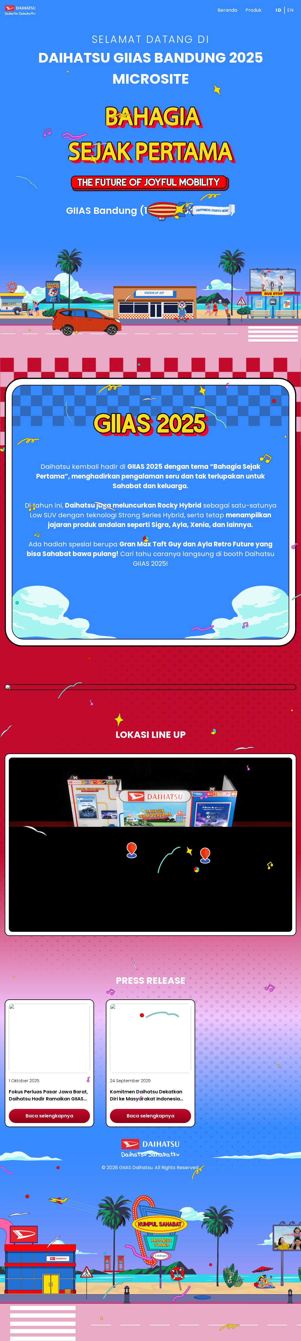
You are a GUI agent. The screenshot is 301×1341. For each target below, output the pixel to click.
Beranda (227, 10)
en (290, 10)
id (279, 10)
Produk (253, 10)
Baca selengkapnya (49, 1115)
